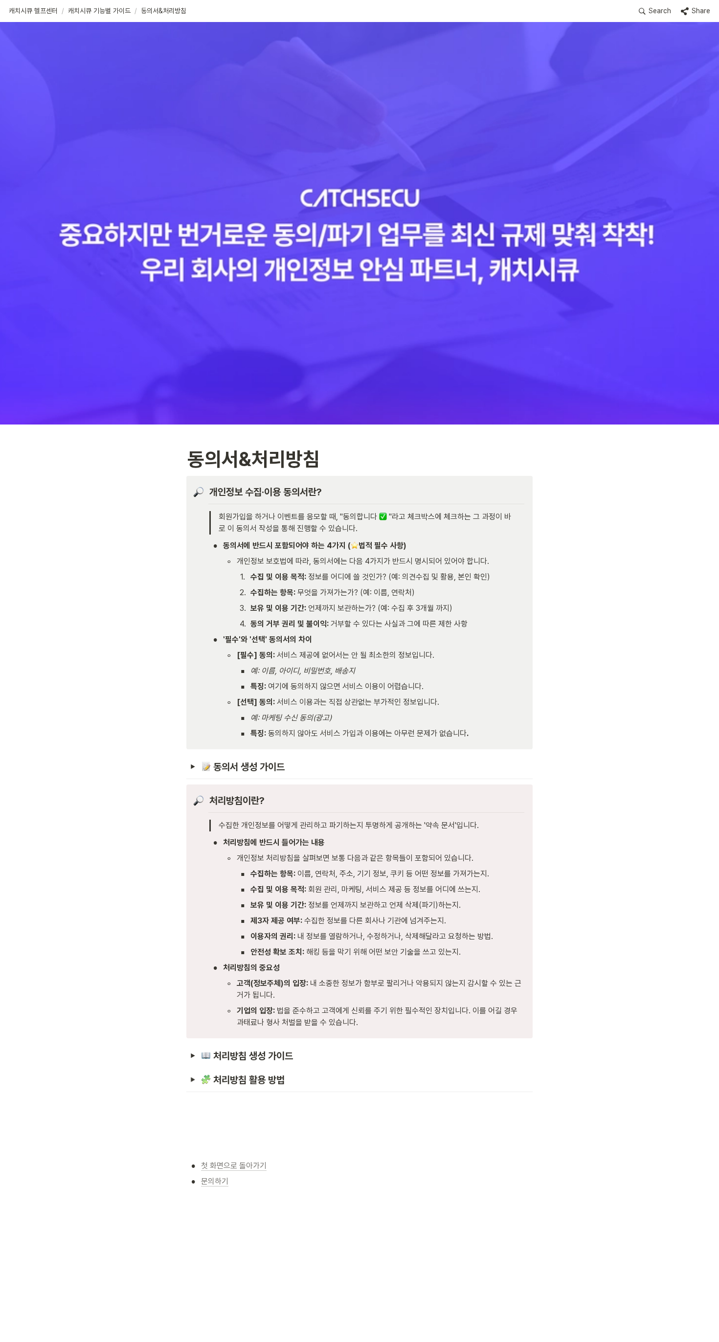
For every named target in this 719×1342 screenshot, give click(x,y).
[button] (33, 11)
